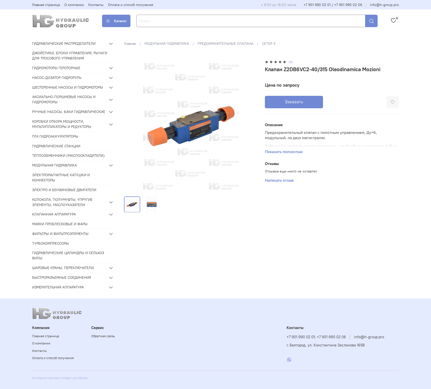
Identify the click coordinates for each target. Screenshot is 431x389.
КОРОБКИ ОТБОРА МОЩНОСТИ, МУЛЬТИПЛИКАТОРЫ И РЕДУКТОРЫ (61, 124)
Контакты (96, 4)
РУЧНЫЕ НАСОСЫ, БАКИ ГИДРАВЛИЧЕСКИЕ (68, 112)
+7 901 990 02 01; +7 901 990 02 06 (316, 336)
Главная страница (46, 4)
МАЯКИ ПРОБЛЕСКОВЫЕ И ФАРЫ (60, 224)
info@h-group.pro (384, 4)
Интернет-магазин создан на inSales (59, 378)
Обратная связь (103, 336)
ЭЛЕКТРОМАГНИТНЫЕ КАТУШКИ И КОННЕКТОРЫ (61, 177)
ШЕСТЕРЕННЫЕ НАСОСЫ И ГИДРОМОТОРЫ (67, 87)
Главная (130, 43)
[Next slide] (251, 126)
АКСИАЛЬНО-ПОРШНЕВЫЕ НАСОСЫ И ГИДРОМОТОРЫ (64, 99)
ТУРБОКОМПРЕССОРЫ (50, 243)
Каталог (120, 21)
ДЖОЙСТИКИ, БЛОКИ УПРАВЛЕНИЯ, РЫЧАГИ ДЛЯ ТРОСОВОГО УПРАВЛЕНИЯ (69, 55)
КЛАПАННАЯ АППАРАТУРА (54, 214)
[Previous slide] (131, 126)
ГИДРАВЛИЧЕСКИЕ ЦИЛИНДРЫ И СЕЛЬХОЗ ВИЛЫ (68, 255)
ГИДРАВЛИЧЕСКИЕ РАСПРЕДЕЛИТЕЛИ (64, 43)
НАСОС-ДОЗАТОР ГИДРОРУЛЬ (56, 77)
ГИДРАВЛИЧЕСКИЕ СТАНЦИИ (56, 146)
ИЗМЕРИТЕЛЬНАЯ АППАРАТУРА (58, 287)
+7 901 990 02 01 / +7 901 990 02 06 (333, 4)
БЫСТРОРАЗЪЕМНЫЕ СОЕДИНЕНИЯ (61, 277)
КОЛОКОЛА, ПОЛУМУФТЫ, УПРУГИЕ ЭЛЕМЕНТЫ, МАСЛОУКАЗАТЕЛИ (62, 202)
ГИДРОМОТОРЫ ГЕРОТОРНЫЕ (56, 68)
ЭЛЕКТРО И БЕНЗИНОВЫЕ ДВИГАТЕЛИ (64, 190)
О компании (74, 4)
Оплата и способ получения (130, 4)
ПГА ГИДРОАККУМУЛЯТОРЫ (55, 136)
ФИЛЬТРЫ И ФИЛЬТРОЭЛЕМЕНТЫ (60, 233)
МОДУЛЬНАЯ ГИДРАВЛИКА (166, 43)
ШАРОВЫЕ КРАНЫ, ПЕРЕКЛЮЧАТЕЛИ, (63, 268)
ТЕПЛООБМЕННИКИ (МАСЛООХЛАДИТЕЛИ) (68, 155)
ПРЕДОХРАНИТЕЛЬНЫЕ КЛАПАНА (225, 43)
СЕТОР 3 (268, 43)
